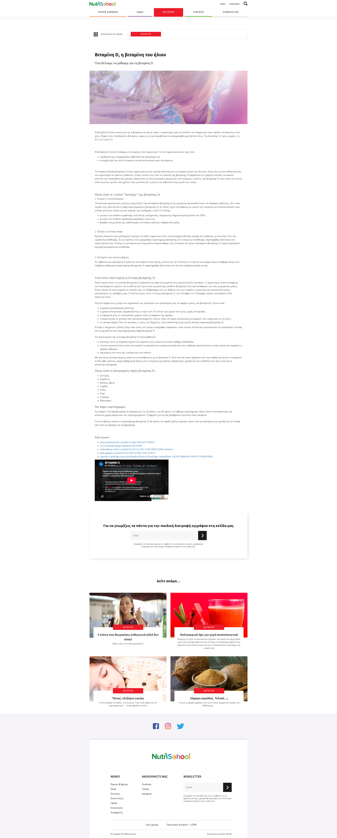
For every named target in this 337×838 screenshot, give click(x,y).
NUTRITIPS (168, 12)
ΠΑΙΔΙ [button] (140, 12)
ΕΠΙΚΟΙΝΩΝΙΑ (235, 4)
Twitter (145, 789)
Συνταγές (115, 793)
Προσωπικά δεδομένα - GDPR (182, 824)
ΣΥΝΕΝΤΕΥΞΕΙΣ (231, 12)
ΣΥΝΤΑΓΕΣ (198, 12)
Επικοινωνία (117, 808)
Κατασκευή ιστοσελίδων (216, 834)
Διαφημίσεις (117, 812)
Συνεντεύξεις (117, 798)
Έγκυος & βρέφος (119, 784)
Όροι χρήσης (152, 824)
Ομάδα (114, 803)
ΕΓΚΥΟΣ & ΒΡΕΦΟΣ (108, 12)
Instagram (147, 793)
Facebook (146, 784)
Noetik (229, 834)
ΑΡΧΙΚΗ (222, 4)
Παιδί (113, 789)
